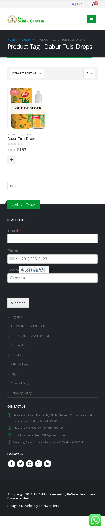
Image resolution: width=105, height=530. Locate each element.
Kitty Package (20, 364)
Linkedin (47, 463)
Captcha (13, 270)
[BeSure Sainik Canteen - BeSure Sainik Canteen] (25, 19)
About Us (17, 355)
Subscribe (18, 303)
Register (16, 317)
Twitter (20, 463)
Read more (11, 159)
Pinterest (29, 463)
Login (14, 374)
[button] (51, 269)
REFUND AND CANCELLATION (30, 336)
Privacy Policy (20, 383)
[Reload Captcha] (51, 269)
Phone (13, 250)
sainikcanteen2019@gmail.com (43, 435)
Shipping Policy (21, 393)
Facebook (11, 463)
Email (14, 230)
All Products (14, 134)
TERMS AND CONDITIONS (28, 326)
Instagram (38, 463)
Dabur (27, 134)
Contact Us (18, 345)
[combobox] (13, 259)
